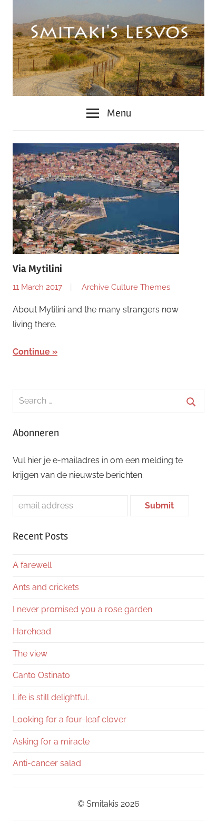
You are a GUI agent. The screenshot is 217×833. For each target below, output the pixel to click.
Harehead (32, 631)
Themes (155, 287)
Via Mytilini (37, 268)
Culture (124, 287)
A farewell (32, 565)
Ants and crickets (46, 587)
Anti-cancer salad (47, 763)
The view (30, 654)
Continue (31, 352)
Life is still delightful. (51, 697)
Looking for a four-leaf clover (69, 719)
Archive (95, 287)
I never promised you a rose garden (82, 609)
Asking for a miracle (51, 742)
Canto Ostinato (41, 675)
